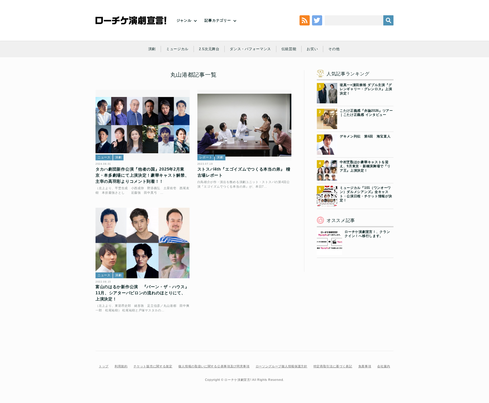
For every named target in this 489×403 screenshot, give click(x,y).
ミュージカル (177, 49)
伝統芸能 (288, 49)
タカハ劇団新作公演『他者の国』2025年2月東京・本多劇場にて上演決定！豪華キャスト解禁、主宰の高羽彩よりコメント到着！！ (142, 175)
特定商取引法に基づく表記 (333, 366)
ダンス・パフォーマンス (250, 49)
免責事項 (364, 366)
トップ (103, 366)
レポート (205, 157)
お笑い (312, 49)
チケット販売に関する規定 (152, 366)
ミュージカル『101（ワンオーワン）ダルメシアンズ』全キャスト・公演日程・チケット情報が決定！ (366, 194)
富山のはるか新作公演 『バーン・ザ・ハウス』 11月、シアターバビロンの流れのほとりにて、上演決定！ (142, 293)
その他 (333, 49)
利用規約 (121, 366)
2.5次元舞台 (209, 49)
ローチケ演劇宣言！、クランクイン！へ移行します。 (367, 234)
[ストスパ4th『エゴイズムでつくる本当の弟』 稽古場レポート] (244, 125)
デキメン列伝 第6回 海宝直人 (365, 136)
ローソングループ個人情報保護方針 (281, 366)
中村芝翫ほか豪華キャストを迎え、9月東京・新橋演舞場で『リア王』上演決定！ (365, 166)
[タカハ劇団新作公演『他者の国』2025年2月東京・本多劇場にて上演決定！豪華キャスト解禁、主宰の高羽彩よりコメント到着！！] (143, 125)
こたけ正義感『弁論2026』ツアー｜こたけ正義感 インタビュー (366, 113)
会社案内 (383, 366)
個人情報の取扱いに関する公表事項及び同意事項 (213, 366)
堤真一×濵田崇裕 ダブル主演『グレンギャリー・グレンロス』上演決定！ (366, 89)
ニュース (104, 157)
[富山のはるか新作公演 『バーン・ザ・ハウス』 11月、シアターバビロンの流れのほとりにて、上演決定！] (143, 243)
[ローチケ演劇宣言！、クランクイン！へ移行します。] (329, 252)
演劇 (152, 49)
